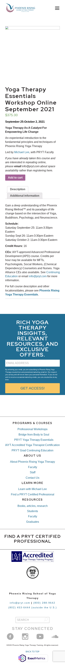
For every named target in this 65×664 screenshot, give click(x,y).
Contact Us (32, 477)
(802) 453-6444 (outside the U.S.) (32, 607)
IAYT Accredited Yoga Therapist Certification (32, 445)
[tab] (17, 189)
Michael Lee (21, 152)
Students (32, 511)
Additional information (24, 195)
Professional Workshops (32, 429)
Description (17, 189)
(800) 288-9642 (44, 602)
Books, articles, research (33, 505)
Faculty (32, 467)
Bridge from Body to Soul (34, 434)
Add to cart (15, 177)
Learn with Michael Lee (32, 489)
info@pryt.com (38, 276)
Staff (32, 472)
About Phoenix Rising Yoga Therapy (32, 461)
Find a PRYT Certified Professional (32, 494)
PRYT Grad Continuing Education (32, 450)
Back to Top (32, 651)
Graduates (32, 521)
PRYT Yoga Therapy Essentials (33, 439)
